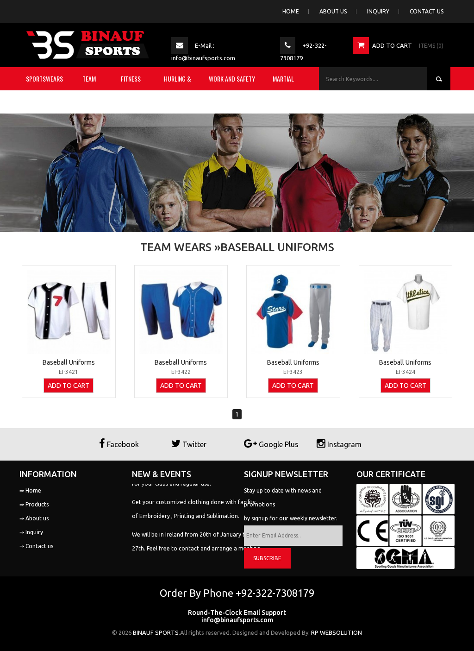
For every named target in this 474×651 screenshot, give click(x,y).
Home (290, 11)
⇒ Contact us (36, 546)
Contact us (426, 11)
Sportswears (44, 78)
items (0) (431, 46)
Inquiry (378, 11)
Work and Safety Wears (232, 90)
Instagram (343, 444)
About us (333, 11)
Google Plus (278, 444)
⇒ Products (34, 504)
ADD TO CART (68, 385)
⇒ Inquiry (31, 532)
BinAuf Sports (156, 632)
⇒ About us (34, 518)
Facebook (122, 444)
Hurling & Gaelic (177, 90)
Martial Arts (283, 90)
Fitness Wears (131, 90)
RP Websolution (336, 632)
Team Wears (89, 90)
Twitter (193, 444)
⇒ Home (30, 490)
